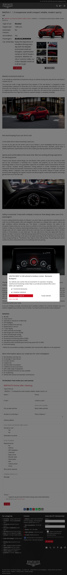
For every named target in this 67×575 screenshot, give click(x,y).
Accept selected (46, 296)
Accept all (21, 296)
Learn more (12, 299)
